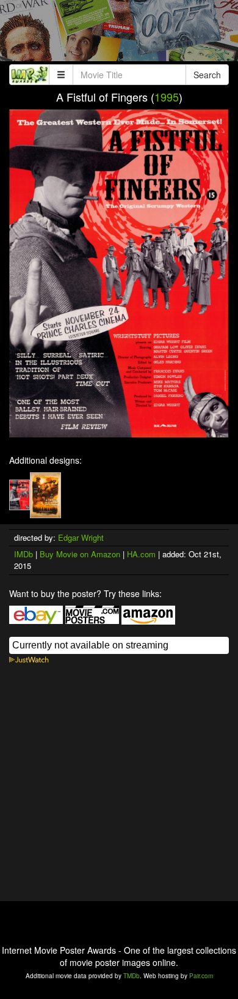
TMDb (131, 975)
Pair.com (201, 975)
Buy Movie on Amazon (80, 554)
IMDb (23, 554)
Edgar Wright (81, 537)
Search (207, 75)
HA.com (141, 554)
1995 (166, 97)
